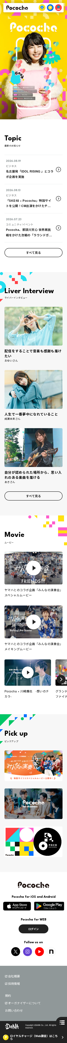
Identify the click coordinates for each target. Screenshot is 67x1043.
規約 (8, 995)
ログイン (33, 929)
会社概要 (14, 976)
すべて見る (33, 252)
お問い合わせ (14, 1010)
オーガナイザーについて (24, 1003)
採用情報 (14, 983)
